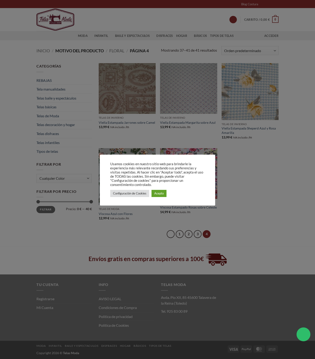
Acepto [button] (159, 193)
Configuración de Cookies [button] (129, 193)
